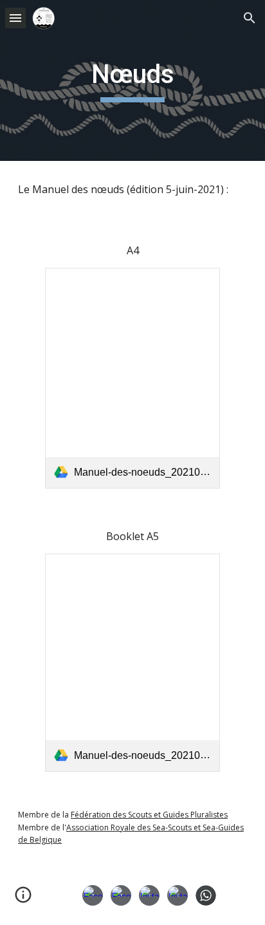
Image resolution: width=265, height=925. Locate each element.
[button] (15, 17)
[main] (132, 80)
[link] (132, 378)
